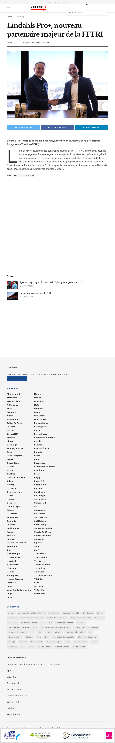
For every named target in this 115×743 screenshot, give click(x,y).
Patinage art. (40, 427)
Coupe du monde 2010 (81, 618)
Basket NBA (12, 434)
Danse (10, 495)
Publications (40, 463)
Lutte (9, 597)
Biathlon (11, 437)
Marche (38, 394)
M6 (90, 632)
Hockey (10, 572)
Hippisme (11, 568)
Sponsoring (19, 17)
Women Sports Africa (17, 695)
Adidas (11, 613)
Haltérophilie (13, 557)
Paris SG (23, 642)
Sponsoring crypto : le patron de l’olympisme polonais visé (51, 282)
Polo (36, 459)
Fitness (10, 532)
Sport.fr (10, 670)
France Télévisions (64, 623)
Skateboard (40, 503)
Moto (36, 405)
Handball (11, 561)
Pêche (37, 430)
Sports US (39, 539)
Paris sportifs (37, 642)
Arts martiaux (13, 401)
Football (11, 539)
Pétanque (39, 445)
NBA (39, 637)
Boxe (9, 452)
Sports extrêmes (42, 535)
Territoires (39, 568)
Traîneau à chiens (43, 575)
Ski (35, 506)
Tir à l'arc (39, 572)
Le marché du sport (17, 632)
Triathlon (45, 43)
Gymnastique (13, 554)
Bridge (10, 459)
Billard (10, 441)
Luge (9, 593)
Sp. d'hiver (39, 514)
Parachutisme (41, 423)
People (37, 441)
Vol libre (38, 586)
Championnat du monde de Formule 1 (25, 618)
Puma (67, 642)
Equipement (13, 517)
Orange (11, 642)
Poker (37, 456)
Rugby (37, 477)
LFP (32, 632)
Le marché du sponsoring (86, 627)
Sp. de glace (40, 517)
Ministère (39, 401)
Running (38, 488)
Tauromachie (40, 557)
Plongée (38, 452)
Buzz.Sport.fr (13, 683)
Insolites (11, 583)
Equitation (12, 521)
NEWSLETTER (17, 379)
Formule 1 (12, 546)
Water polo (39, 593)
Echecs (10, 510)
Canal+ (100, 613)
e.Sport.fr (11, 677)
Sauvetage (39, 495)
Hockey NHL (13, 575)
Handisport (12, 564)
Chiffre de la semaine (57, 618)
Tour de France (44, 647)
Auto (9, 408)
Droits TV (99, 618)
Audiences (54, 613)
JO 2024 (81, 623)
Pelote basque (41, 434)
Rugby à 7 (39, 481)
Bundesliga (88, 613)
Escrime (11, 524)
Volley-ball (39, 590)
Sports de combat (43, 528)
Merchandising (15, 637)
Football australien (16, 543)
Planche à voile (42, 448)
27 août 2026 (27, 286)
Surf (36, 550)
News (37, 412)
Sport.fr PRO (13, 702)
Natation (38, 408)
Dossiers (11, 503)
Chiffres (11, 474)
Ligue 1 (48, 632)
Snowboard (40, 510)
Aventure (11, 412)
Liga (39, 632)
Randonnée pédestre (44, 466)
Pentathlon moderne (44, 437)
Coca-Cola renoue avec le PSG (35, 293)
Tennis (37, 561)
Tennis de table (42, 564)
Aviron (10, 416)
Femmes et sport (29, 623)
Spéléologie (40, 521)
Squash (38, 543)
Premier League (54, 642)
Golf (9, 550)
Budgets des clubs (71, 613)
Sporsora (12, 647)
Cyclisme (11, 488)
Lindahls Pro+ (28, 175)
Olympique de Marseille (63, 637)
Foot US (11, 535)
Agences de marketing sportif (31, 613)
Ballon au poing (15, 423)
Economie (12, 514)
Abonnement (13, 394)
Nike (47, 637)
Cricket (10, 481)
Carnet (10, 466)
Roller (37, 474)
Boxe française (14, 456)
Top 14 (30, 647)
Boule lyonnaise (15, 448)
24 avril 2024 (13, 43)
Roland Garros (80, 642)
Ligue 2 (58, 632)
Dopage (11, 499)
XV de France (79, 647)
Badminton (12, 419)
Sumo (37, 546)
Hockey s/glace (15, 579)
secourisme (40, 499)
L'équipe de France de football (22, 627)
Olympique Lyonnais (87, 637)
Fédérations (13, 528)
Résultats (39, 470)
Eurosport (12, 623)
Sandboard (39, 492)
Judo (9, 586)
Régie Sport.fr (13, 714)
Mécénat (29, 637)
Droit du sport (14, 506)
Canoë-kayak (13, 463)
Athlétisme (12, 405)
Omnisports (40, 419)
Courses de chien (16, 477)
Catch (10, 470)
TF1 (22, 647)
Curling (10, 485)
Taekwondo (40, 554)
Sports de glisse (42, 532)
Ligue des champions (75, 632)
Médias (37, 397)
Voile (36, 583)
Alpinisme (12, 397)
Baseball (11, 427)
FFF (42, 623)
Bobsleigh (12, 445)
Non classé (39, 416)
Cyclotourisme (14, 492)
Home (9, 17)
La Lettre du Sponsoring (19, 590)
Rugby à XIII (40, 485)
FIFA (50, 623)
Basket (10, 430)
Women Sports (62, 647)
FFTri (16, 175)
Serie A (94, 642)
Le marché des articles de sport (56, 627)
